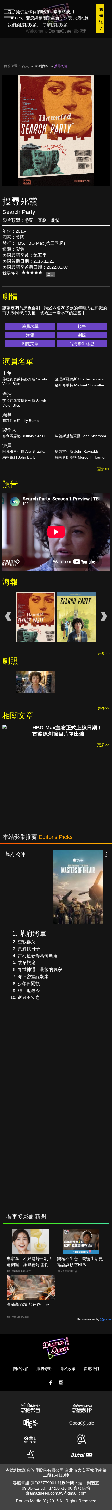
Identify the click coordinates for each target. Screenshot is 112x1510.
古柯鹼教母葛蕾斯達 (38, 955)
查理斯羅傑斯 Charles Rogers (79, 379)
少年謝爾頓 (29, 983)
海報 (30, 335)
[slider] (32, 272)
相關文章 (30, 343)
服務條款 (44, 1368)
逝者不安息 (29, 997)
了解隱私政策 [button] (55, 25)
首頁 (25, 66)
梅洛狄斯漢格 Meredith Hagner (80, 457)
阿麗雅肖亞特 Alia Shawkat (24, 451)
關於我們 (21, 1368)
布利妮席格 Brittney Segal (23, 436)
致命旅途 (26, 962)
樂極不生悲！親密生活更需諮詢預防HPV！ (80, 1261)
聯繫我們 (91, 1368)
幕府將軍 (32, 933)
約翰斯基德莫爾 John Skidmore (80, 436)
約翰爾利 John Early (18, 457)
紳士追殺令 (29, 990)
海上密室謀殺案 (33, 976)
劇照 (82, 335)
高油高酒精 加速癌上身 (28, 1304)
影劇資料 (42, 66)
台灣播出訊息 (81, 343)
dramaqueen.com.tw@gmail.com (56, 1493)
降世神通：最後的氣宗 (40, 969)
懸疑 (28, 220)
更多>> (103, 469)
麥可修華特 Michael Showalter (79, 385)
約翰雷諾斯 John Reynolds (77, 451)
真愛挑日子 (29, 948)
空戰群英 (26, 941)
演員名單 (30, 326)
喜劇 (42, 220)
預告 (82, 326)
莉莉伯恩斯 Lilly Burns (20, 421)
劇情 (55, 220)
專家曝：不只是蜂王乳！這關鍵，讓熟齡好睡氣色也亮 (29, 1262)
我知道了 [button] (101, 18)
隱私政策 (68, 1368)
